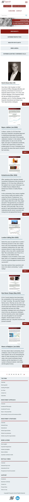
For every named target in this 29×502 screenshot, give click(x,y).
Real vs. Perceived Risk (6, 411)
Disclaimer (3, 479)
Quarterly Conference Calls (7, 454)
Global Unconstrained (6, 433)
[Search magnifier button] (26, 15)
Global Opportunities (5, 430)
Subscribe (11, 11)
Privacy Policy (4, 487)
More (25, 104)
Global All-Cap (4, 425)
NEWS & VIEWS (5, 440)
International (4, 428)
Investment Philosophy (6, 406)
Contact (19, 11)
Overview (3, 382)
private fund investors (19, 6)
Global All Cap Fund (5, 465)
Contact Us (3, 393)
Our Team (3, 390)
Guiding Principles (5, 387)
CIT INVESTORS (7, 6)
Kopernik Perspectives (14, 37)
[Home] (6, 1)
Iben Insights (14, 31)
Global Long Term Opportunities (8, 435)
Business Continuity (5, 481)
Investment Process (5, 409)
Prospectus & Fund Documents (8, 470)
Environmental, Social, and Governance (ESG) (11, 414)
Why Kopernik (4, 385)
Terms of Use (4, 489)
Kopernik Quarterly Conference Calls (14, 53)
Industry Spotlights (14, 42)
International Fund (5, 468)
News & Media (14, 48)
